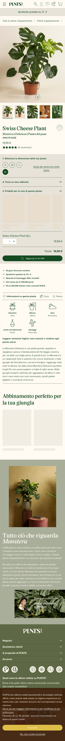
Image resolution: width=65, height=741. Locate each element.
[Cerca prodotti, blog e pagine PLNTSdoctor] (35, 4)
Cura (46, 296)
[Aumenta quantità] (14, 241)
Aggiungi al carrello (35, 258)
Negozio (7, 640)
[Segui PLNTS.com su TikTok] (59, 669)
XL (5, 172)
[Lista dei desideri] (47, 4)
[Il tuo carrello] (60, 4)
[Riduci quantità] (5, 241)
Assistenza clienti (12, 647)
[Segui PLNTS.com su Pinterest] (41, 669)
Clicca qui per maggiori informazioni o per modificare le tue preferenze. (31, 710)
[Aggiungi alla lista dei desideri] (59, 128)
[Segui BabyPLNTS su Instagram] (14, 669)
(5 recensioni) (24, 147)
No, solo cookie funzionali (32, 734)
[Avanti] (37, 97)
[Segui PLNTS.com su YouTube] (50, 669)
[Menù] (4, 4)
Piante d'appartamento (48, 20)
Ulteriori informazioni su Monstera (45, 605)
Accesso (7, 659)
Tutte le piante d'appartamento (17, 20)
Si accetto (32, 727)
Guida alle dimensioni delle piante (46, 168)
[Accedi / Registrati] (41, 4)
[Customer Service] (53, 3)
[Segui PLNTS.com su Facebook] (33, 669)
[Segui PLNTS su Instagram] (6, 669)
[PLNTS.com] (16, 4)
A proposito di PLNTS (15, 653)
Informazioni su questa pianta (21, 296)
